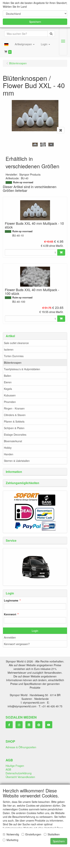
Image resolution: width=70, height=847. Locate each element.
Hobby (8, 447)
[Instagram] (19, 724)
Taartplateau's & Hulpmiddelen (22, 369)
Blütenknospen (12, 362)
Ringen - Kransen (14, 408)
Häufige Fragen (15, 766)
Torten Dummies (14, 356)
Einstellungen (33, 834)
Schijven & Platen (14, 428)
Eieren (8, 382)
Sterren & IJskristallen (17, 461)
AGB (8, 769)
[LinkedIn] (28, 724)
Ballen (7, 376)
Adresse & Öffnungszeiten (21, 747)
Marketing (12, 840)
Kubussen (10, 395)
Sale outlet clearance (16, 343)
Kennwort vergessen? (17, 644)
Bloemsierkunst (13, 441)
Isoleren (8, 349)
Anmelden (10, 637)
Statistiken (54, 834)
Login (35, 631)
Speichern (35, 22)
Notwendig (13, 834)
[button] (6, 44)
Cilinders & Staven (15, 415)
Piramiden (10, 402)
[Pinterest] (38, 724)
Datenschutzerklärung (19, 773)
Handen (8, 454)
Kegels (8, 389)
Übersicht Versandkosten (20, 777)
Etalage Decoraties (15, 434)
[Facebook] (9, 724)
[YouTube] (48, 724)
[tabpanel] (35, 144)
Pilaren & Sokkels (14, 421)
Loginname (11, 600)
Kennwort (10, 614)
